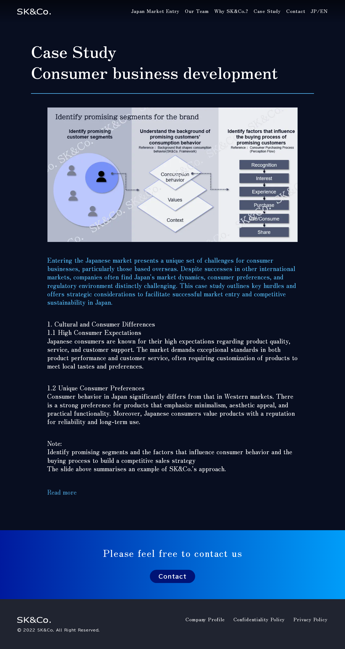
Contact (172, 576)
